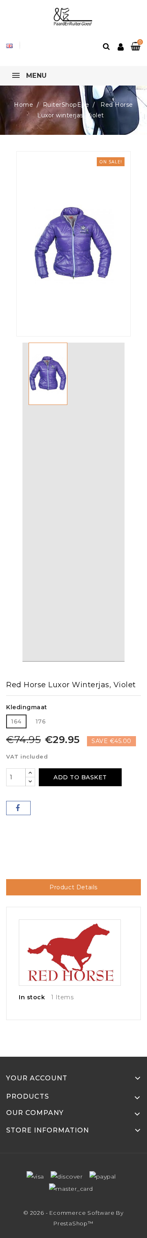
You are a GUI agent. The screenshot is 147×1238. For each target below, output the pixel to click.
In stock (32, 997)
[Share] (18, 808)
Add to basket (80, 777)
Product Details (73, 887)
